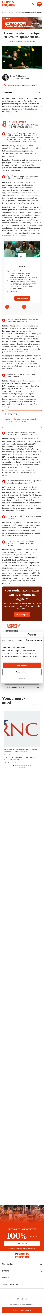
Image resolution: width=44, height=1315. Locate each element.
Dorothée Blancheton (19, 76)
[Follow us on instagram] (26, 1299)
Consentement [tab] (7, 640)
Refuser (22, 678)
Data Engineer (34, 341)
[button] (7, 307)
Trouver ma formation (21, 1310)
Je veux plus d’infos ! (22, 298)
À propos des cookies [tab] (34, 640)
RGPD (26, 1295)
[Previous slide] (34, 706)
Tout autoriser (22, 665)
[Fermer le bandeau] (41, 634)
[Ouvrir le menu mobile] (39, 4)
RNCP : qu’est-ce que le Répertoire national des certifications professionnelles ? (20, 750)
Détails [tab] (19, 640)
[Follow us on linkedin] (18, 1299)
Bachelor (23, 563)
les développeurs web (18, 525)
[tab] (13, 765)
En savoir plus (22, 615)
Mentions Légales (17, 1295)
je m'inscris (22, 1243)
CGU (31, 1295)
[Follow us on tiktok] (22, 1299)
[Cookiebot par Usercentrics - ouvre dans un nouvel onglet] (27, 634)
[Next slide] (40, 706)
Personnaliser (21, 672)
